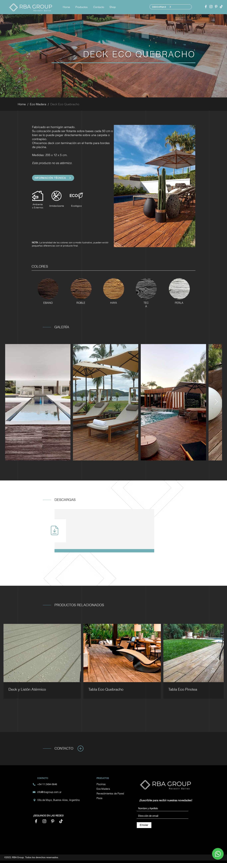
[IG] (211, 6)
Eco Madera (38, 104)
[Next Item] (216, 402)
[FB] (206, 6)
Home (22, 104)
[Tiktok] (221, 6)
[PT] (216, 6)
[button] (82, 7)
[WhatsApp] (218, 854)
